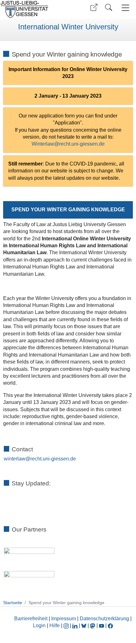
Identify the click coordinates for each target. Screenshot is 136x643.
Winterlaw (43, 144)
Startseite (12, 602)
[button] (93, 7)
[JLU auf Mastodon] (93, 625)
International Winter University (68, 26)
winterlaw (14, 458)
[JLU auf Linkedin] (75, 625)
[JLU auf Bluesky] (84, 625)
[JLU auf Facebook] (110, 625)
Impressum (63, 618)
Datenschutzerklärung (104, 618)
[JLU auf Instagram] (67, 625)
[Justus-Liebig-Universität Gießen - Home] (33, 9)
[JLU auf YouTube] (101, 625)
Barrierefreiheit (30, 618)
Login (40, 625)
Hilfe (54, 625)
